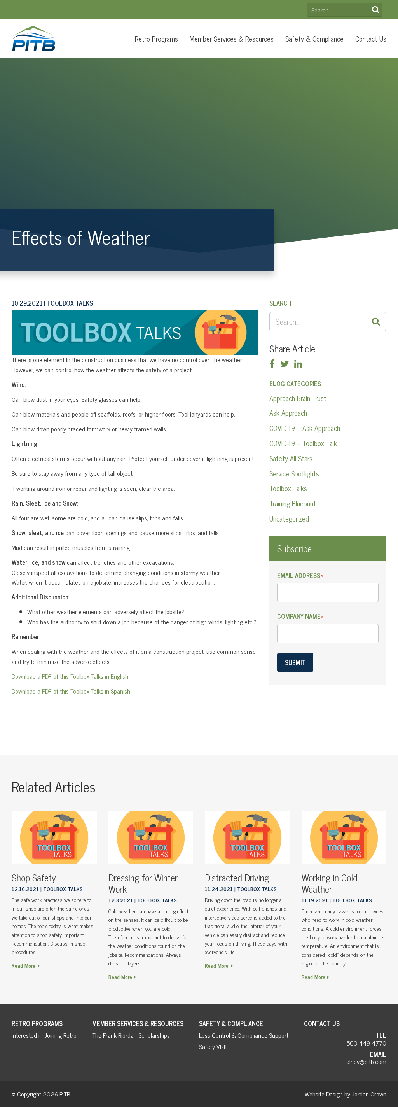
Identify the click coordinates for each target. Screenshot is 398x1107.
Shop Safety (34, 877)
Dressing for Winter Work (143, 883)
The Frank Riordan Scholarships (131, 1035)
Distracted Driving (237, 877)
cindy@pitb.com (366, 1061)
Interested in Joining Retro (44, 1035)
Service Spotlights (294, 473)
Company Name (300, 616)
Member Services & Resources (232, 38)
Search (375, 10)
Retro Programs (156, 38)
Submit (295, 662)
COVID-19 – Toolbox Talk (303, 443)
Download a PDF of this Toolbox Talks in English (70, 676)
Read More (23, 965)
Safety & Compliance (314, 38)
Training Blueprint (292, 503)
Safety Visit (213, 1046)
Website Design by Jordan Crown (345, 1094)
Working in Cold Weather (330, 883)
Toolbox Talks (288, 488)
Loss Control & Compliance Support (243, 1035)
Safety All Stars (290, 458)
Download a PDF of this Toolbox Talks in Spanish (71, 691)
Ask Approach (288, 413)
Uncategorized (289, 518)
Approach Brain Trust (297, 398)
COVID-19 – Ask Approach (304, 428)
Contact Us (370, 38)
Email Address (300, 575)
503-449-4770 (366, 1043)
